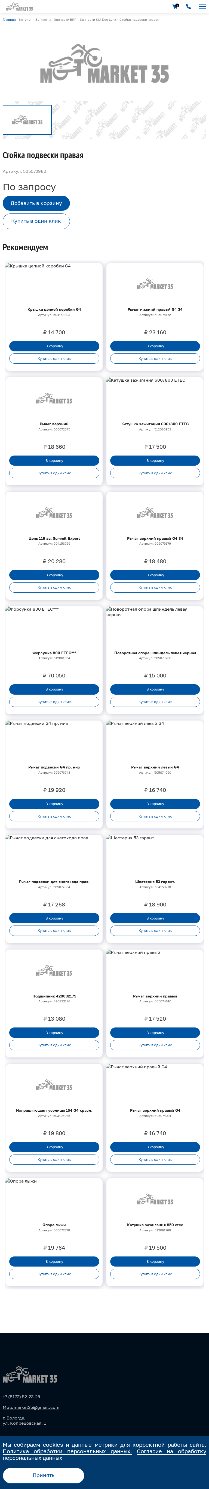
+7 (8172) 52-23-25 (21, 1396)
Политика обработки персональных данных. (67, 1451)
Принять (43, 1475)
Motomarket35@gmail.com (31, 1407)
